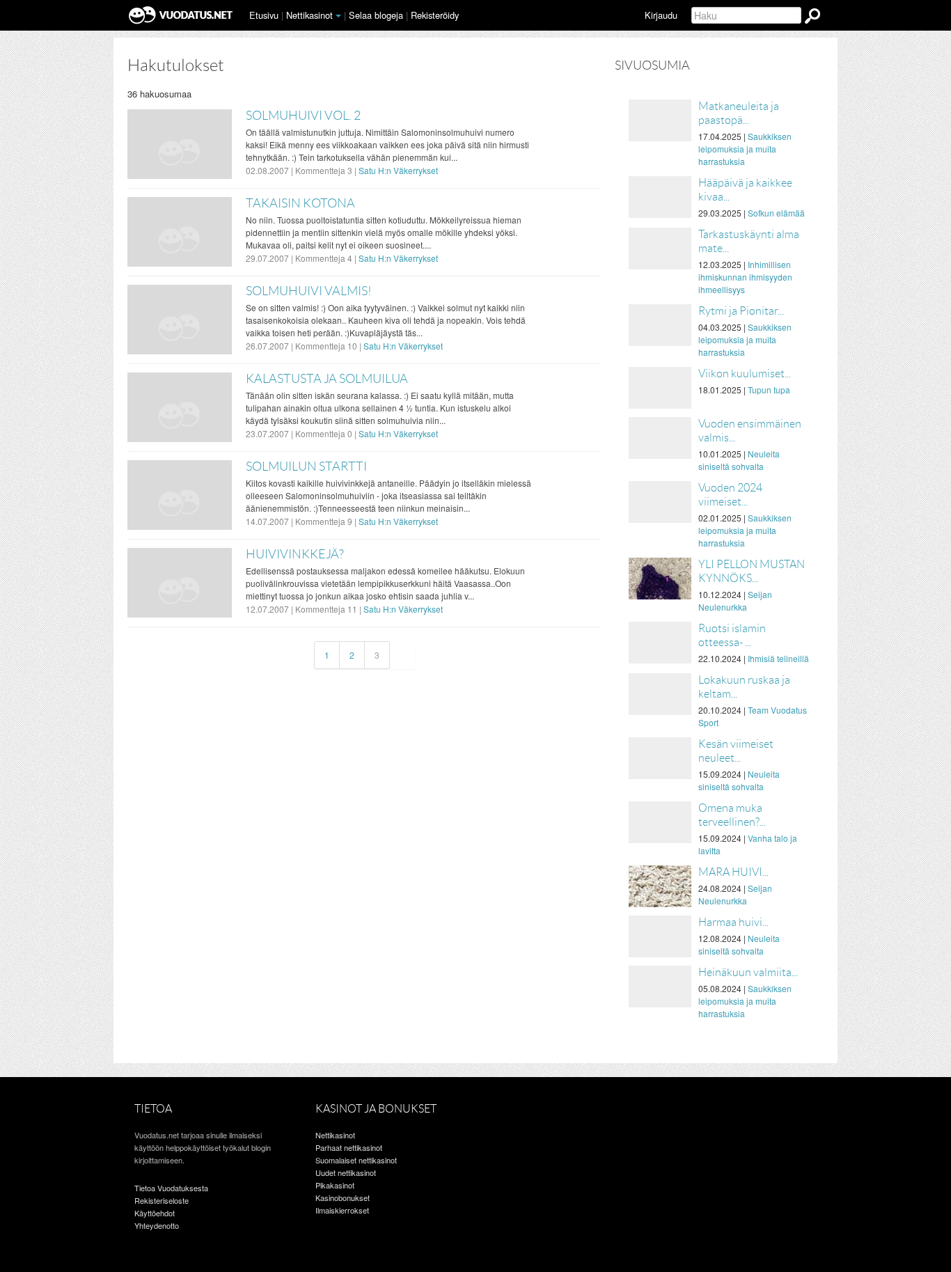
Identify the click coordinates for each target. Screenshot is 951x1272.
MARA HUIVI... (733, 872)
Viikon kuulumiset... (744, 373)
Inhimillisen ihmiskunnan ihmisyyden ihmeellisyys (745, 276)
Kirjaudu (661, 15)
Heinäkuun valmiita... (748, 972)
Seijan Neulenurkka (735, 600)
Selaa (376, 15)
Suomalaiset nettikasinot (356, 1159)
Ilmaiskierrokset (342, 1210)
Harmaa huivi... (733, 922)
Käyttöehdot (154, 1212)
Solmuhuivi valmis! (309, 291)
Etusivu (263, 15)
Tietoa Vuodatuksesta (171, 1187)
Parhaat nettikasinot (348, 1147)
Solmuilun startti (306, 466)
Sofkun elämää (776, 213)
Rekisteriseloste (161, 1200)
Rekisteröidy (435, 15)
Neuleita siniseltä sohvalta (739, 460)
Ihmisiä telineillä (778, 658)
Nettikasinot (309, 15)
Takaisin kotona (300, 203)
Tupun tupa (769, 389)
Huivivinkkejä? (295, 554)
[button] (338, 16)
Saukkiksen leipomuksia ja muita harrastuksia (745, 148)
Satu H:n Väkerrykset (398, 170)
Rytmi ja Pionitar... (741, 311)
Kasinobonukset (342, 1197)
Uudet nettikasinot (345, 1172)
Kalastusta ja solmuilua (327, 379)
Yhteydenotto (156, 1225)
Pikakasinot (334, 1185)
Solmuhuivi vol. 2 (303, 116)
